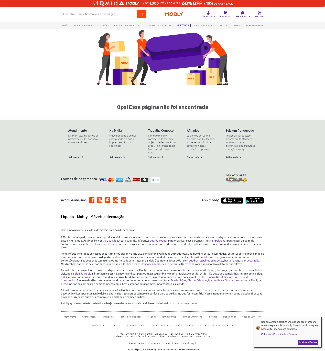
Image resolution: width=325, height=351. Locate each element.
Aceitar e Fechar (308, 342)
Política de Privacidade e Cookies (279, 334)
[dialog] (288, 332)
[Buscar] (141, 14)
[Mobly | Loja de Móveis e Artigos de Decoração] (174, 14)
